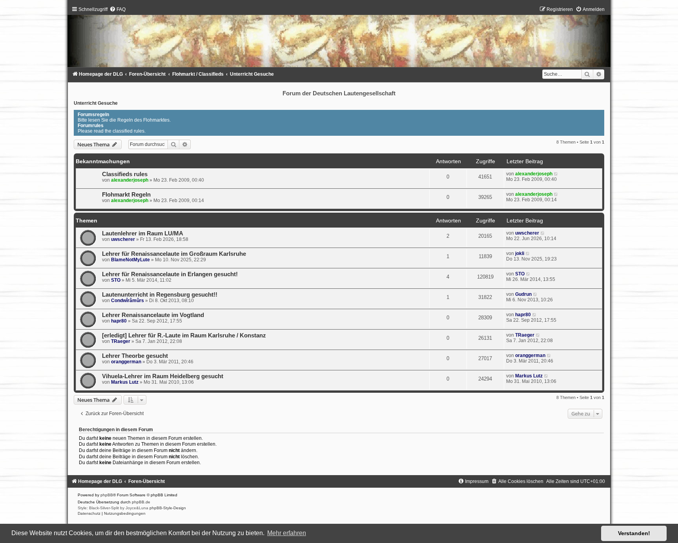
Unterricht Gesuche (96, 103)
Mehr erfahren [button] (286, 533)
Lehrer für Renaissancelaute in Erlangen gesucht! (170, 274)
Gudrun (523, 294)
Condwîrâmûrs (127, 300)
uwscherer (123, 239)
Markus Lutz (125, 382)
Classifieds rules (125, 174)
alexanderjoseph (129, 180)
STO (115, 280)
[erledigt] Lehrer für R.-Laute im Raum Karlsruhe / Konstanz (184, 335)
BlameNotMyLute (130, 259)
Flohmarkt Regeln (126, 194)
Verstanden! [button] (634, 533)
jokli (519, 253)
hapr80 (119, 321)
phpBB (106, 495)
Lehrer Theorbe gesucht (135, 356)
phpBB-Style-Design (167, 508)
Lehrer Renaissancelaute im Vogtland (153, 315)
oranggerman (126, 361)
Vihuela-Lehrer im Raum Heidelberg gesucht (162, 376)
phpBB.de (141, 502)
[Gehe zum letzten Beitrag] (556, 174)
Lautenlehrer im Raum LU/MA (142, 233)
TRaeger (120, 341)
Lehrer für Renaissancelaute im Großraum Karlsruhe (174, 254)
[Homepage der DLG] (339, 38)
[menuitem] (117, 9)
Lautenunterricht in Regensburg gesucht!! (159, 295)
